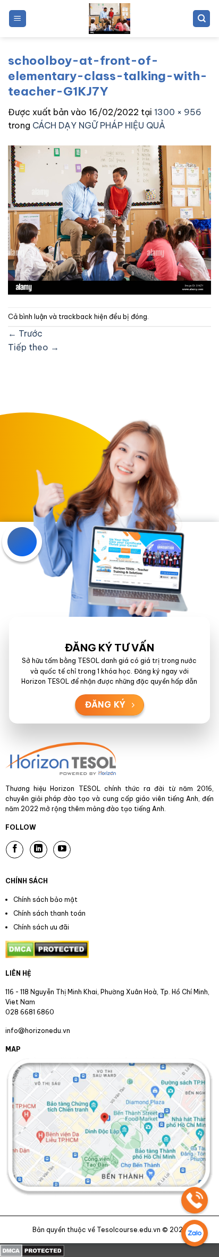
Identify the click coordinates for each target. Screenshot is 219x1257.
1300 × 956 (177, 112)
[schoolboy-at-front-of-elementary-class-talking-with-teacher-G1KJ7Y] (109, 218)
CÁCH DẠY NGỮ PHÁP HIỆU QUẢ (98, 125)
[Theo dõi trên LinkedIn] (38, 849)
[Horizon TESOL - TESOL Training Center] (109, 18)
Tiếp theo (33, 347)
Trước (25, 333)
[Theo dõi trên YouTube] (62, 849)
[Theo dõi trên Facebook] (14, 849)
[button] (17, 19)
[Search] (201, 19)
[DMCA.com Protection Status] (32, 1249)
